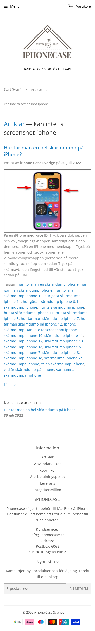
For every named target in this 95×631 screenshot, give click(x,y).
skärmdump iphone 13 (63, 341)
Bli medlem (79, 589)
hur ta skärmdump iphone (61, 307)
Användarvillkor (47, 463)
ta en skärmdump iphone (62, 363)
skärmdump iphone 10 (23, 335)
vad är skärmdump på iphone (29, 369)
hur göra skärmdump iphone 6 (49, 301)
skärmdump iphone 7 (22, 352)
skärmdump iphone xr (63, 358)
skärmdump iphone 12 (23, 341)
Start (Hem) (12, 89)
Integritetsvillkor (47, 489)
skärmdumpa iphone (21, 363)
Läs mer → (13, 384)
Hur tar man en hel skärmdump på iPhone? (40, 409)
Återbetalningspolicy (47, 476)
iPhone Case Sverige (49, 612)
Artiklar (36, 89)
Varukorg (83, 6)
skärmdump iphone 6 (62, 347)
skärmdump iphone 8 (60, 352)
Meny (15, 6)
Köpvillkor (47, 470)
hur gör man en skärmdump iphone (48, 284)
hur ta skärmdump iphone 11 (29, 312)
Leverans (47, 483)
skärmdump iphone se (23, 358)
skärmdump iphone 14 (23, 347)
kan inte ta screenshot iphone (51, 329)
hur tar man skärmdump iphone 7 (50, 318)
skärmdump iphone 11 (63, 335)
